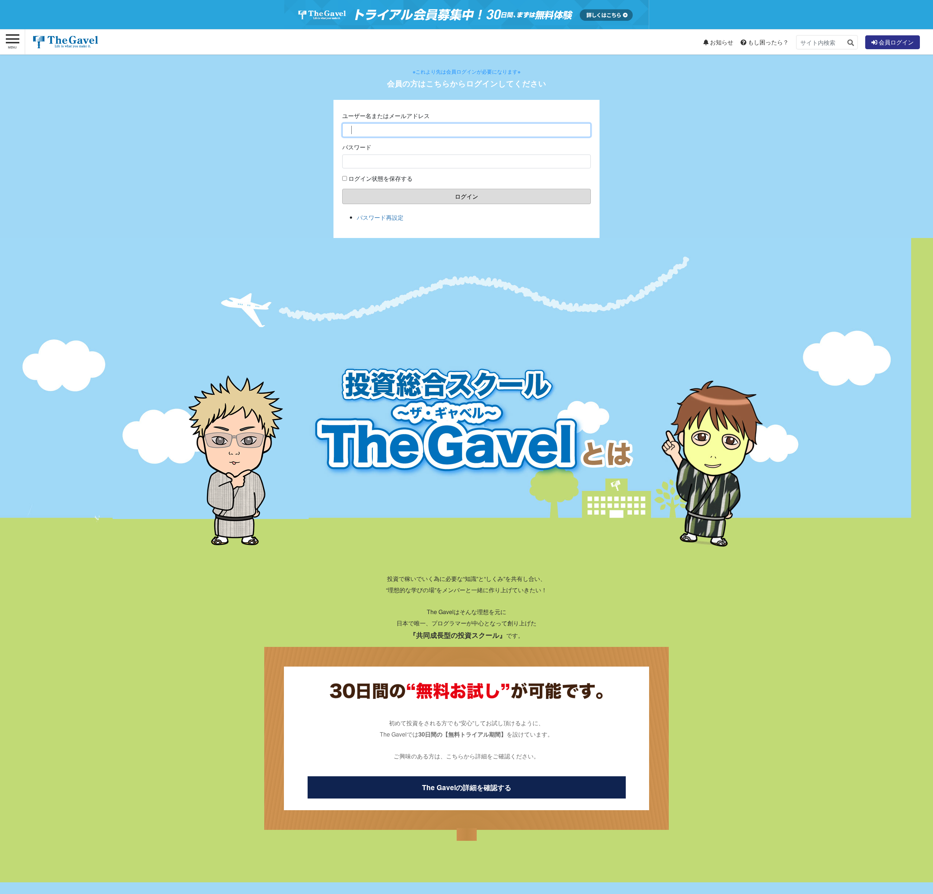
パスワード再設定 (380, 217)
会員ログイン (895, 42)
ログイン (466, 196)
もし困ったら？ (767, 42)
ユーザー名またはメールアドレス (386, 116)
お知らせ (720, 42)
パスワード (356, 147)
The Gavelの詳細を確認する (466, 787)
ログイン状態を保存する (380, 178)
